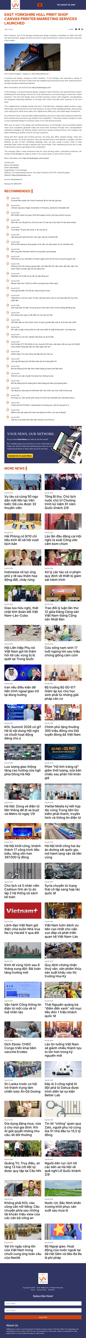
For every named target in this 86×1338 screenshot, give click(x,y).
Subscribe (43, 1317)
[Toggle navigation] (39, 5)
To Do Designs (16, 154)
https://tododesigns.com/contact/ (36, 158)
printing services (64, 109)
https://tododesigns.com (41, 87)
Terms (33, 1290)
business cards (62, 106)
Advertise (51, 1290)
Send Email (14, 167)
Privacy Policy (41, 1290)
